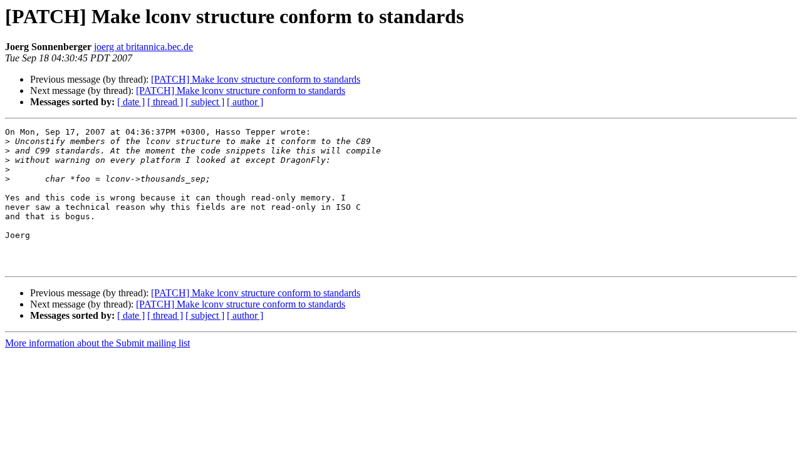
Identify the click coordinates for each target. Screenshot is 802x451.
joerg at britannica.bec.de (143, 46)
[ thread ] (165, 101)
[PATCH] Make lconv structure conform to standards (255, 79)
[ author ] (245, 101)
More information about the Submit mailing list (97, 343)
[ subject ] (204, 101)
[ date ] (131, 101)
